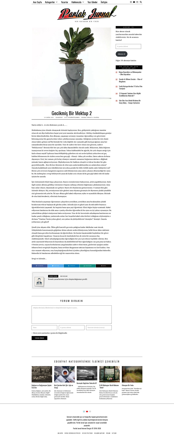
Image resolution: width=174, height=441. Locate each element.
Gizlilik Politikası (87, 433)
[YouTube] (134, 2)
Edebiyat (59, 117)
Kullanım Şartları (99, 433)
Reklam (108, 433)
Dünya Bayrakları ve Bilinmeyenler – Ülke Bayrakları (130, 73)
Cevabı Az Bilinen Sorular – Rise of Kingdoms (130, 80)
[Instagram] (131, 2)
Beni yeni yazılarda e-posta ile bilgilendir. (50, 333)
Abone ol (121, 54)
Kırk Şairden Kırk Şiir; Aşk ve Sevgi (63, 386)
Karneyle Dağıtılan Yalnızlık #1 (87, 383)
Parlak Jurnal (77, 428)
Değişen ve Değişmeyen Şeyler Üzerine (42, 386)
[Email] (137, 2)
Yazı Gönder (93, 2)
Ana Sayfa (37, 2)
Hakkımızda (76, 2)
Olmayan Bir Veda (128, 385)
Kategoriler (50, 2)
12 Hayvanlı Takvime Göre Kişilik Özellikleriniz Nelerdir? (130, 94)
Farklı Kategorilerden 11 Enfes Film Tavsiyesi (130, 87)
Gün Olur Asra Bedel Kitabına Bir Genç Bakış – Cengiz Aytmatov (130, 101)
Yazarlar (64, 2)
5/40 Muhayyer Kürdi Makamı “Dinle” (109, 386)
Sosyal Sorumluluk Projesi (72, 433)
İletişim (104, 2)
